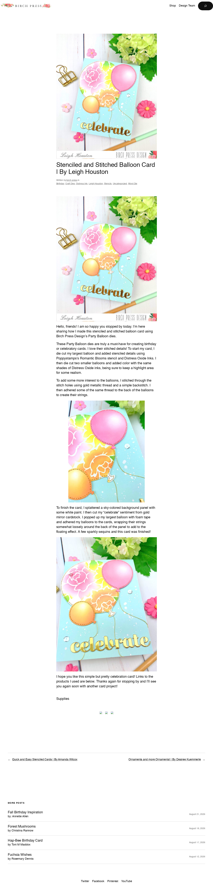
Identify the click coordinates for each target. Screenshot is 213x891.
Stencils (107, 184)
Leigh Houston (96, 184)
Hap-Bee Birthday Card (25, 842)
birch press (71, 180)
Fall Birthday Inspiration (25, 814)
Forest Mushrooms (22, 828)
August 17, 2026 (197, 842)
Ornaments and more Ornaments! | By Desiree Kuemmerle (164, 759)
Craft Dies (70, 184)
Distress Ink (81, 184)
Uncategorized (120, 184)
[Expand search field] (205, 6)
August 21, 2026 (197, 814)
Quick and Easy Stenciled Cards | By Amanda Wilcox (44, 759)
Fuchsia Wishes (21, 856)
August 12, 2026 (197, 857)
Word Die (132, 184)
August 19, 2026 (197, 828)
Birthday (60, 184)
